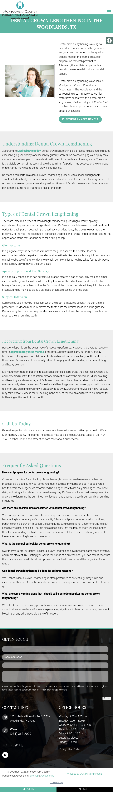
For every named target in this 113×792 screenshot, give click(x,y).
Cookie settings (56, 782)
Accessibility (47, 775)
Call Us (30, 789)
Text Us (86, 789)
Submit (107, 698)
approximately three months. (27, 351)
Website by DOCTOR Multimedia (84, 773)
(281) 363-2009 (20, 733)
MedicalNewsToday (29, 150)
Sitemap (34, 775)
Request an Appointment (81, 119)
